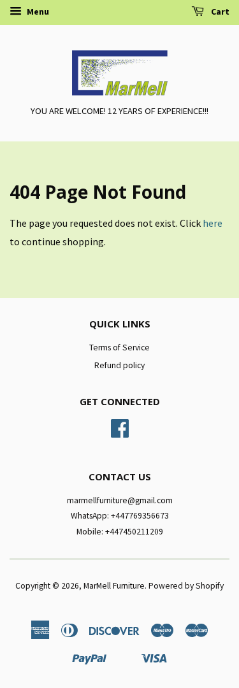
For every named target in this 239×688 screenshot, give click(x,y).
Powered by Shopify (186, 585)
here (212, 223)
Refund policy (119, 365)
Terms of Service (119, 347)
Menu (37, 11)
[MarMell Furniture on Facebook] (119, 432)
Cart (219, 11)
